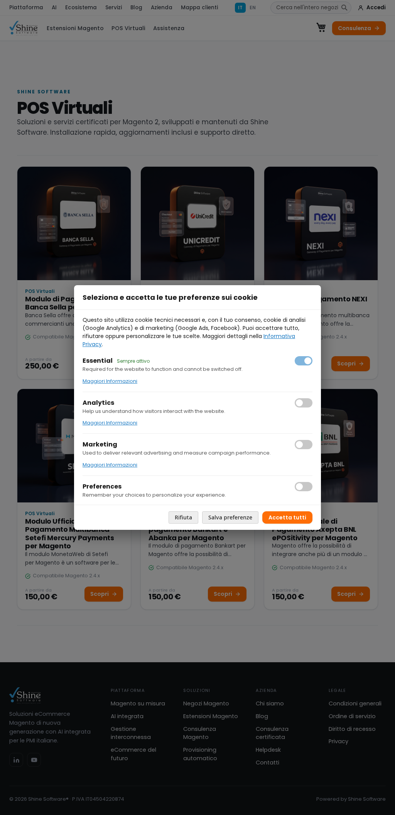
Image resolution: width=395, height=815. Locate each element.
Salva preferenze (230, 517)
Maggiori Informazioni (110, 381)
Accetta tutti (287, 517)
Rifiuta (183, 517)
